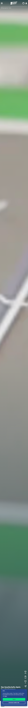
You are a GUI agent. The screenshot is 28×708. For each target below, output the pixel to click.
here (6, 696)
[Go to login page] (26, 3)
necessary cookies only (14, 702)
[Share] (25, 686)
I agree (14, 699)
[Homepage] (14, 3)
